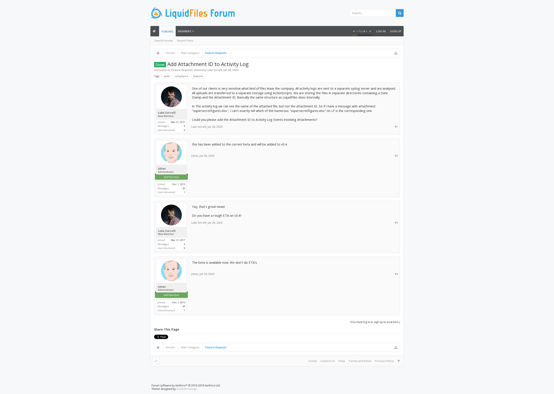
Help (341, 361)
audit (167, 76)
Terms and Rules (359, 361)
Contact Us (327, 361)
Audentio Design (186, 389)
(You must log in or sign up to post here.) (375, 322)
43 (184, 188)
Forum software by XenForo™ (185, 385)
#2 (396, 155)
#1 (396, 126)
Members (184, 31)
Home (313, 361)
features (198, 76)
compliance (181, 76)
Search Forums (164, 40)
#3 (396, 222)
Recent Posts (185, 40)
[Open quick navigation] (396, 53)
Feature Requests (182, 70)
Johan (162, 168)
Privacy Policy (384, 361)
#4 (396, 274)
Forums (167, 31)
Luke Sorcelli (214, 70)
